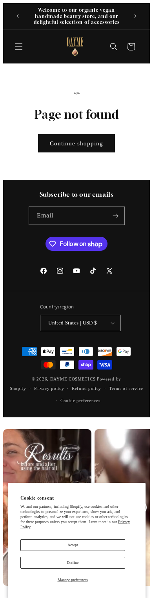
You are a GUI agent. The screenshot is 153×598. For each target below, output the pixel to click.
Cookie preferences (80, 400)
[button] (18, 46)
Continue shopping (76, 143)
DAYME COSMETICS (73, 379)
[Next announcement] (135, 16)
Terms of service (126, 388)
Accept (72, 545)
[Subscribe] (115, 216)
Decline (72, 562)
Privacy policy (49, 388)
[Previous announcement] (17, 16)
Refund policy (86, 388)
